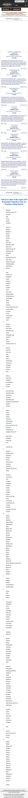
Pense (7, 606)
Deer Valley (8, 328)
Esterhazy (8, 367)
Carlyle (7, 285)
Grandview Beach (10, 393)
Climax (7, 300)
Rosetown (8, 653)
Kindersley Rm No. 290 (11, 468)
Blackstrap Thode (10, 244)
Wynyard (8, 780)
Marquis (8, 533)
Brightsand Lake (9, 251)
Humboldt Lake (9, 429)
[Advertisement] (14, 37)
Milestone (8, 559)
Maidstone (8, 520)
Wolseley (8, 778)
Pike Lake (8, 612)
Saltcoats (8, 666)
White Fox (8, 765)
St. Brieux (8, 690)
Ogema (7, 591)
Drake (7, 339)
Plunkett (8, 617)
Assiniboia (8, 223)
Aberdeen (8, 210)
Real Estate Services (19, 795)
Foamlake (8, 380)
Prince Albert (9, 625)
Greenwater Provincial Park (12, 401)
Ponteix (8, 619)
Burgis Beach (9, 266)
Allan (7, 216)
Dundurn (8, 341)
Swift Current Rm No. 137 (12, 703)
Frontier (8, 386)
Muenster (8, 574)
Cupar (7, 320)
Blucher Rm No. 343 (10, 249)
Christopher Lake (10, 296)
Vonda (7, 737)
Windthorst (8, 776)
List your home (8, 794)
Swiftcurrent (9, 705)
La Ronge (8, 474)
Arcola (7, 218)
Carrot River (9, 292)
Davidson (8, 326)
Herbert (8, 416)
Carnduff (8, 287)
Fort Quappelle (9, 382)
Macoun (8, 518)
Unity (7, 726)
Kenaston (8, 457)
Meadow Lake (9, 543)
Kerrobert (8, 464)
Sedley (7, 675)
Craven (7, 313)
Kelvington (8, 455)
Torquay (8, 718)
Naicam (7, 578)
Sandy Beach (9, 668)
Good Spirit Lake (10, 391)
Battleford (8, 231)
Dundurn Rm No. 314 (11, 343)
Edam (7, 354)
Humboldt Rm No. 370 (11, 432)
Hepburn (8, 414)
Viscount (8, 735)
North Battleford (10, 584)
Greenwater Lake (10, 399)
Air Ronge (8, 214)
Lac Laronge (9, 477)
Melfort (7, 548)
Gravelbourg (9, 395)
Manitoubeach (9, 524)
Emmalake (8, 365)
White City (8, 763)
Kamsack (8, 451)
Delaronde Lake (9, 330)
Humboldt (8, 427)
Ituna (7, 442)
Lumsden (8, 507)
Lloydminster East (10, 503)
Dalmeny (8, 324)
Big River (8, 238)
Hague (7, 410)
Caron (7, 289)
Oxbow (7, 597)
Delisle (7, 332)
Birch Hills (8, 242)
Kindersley (8, 466)
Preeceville (8, 623)
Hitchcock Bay (9, 421)
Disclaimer (22, 794)
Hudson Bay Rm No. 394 (11, 425)
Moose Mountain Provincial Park (13, 563)
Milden (7, 556)
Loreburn (8, 505)
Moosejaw (8, 565)
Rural (7, 662)
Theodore (8, 709)
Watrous (8, 754)
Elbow (7, 356)
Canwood (8, 281)
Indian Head (8, 436)
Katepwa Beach (9, 453)
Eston (7, 371)
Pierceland (8, 610)
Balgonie (8, 229)
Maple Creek (9, 528)
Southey (8, 683)
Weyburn (8, 761)
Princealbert (9, 627)
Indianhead (8, 438)
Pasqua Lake (9, 602)
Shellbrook (8, 679)
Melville (7, 550)
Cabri (7, 272)
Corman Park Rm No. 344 (12, 307)
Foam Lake (8, 378)
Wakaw (7, 744)
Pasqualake (8, 604)
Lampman (8, 481)
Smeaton (8, 681)
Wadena (8, 741)
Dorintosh (8, 337)
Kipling (7, 470)
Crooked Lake (9, 315)
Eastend (8, 348)
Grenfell (8, 403)
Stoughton (8, 696)
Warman (8, 752)
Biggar (7, 240)
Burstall (7, 268)
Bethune (8, 233)
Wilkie (7, 772)
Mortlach (8, 571)
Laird (7, 479)
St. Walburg (8, 692)
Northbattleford (9, 586)
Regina (7, 642)
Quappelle (8, 632)
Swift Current (9, 701)
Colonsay (8, 305)
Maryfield (8, 539)
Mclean (7, 541)
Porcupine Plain (9, 621)
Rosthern (8, 655)
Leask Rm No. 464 (10, 496)
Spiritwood (8, 685)
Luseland (8, 511)
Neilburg (8, 580)
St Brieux (8, 694)
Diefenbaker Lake (10, 335)
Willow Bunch (9, 774)
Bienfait (7, 236)
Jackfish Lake (9, 447)
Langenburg (8, 483)
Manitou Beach (9, 522)
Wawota (8, 759)
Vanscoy (8, 731)
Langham (8, 485)
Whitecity (8, 767)
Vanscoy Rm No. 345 (11, 733)
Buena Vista (8, 259)
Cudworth (8, 317)
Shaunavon (8, 677)
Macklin (7, 515)
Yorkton (8, 784)
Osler (7, 593)
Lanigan (7, 487)
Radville (8, 638)
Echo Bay (8, 350)
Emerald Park (9, 360)
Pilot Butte (8, 614)
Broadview (8, 253)
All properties (6, 9)
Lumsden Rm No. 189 (11, 509)
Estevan (8, 369)
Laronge (8, 490)
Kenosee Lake (9, 462)
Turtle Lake (8, 720)
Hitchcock (8, 419)
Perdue (7, 608)
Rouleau (8, 657)
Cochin (7, 302)
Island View (8, 440)
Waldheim (8, 748)
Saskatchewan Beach (11, 670)
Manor (7, 526)
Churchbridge (9, 298)
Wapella (8, 750)
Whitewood (8, 769)
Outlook (7, 595)
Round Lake (8, 660)
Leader (7, 494)
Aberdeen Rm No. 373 (11, 212)
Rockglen (8, 649)
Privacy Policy (15, 794)
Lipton (7, 498)
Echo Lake (8, 352)
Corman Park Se (10, 309)
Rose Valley (8, 651)
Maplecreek (8, 530)
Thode (7, 711)
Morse (7, 569)
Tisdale (7, 713)
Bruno (7, 255)
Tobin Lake (8, 716)
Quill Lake (8, 634)
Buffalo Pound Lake (10, 261)
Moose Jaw (8, 561)
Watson (7, 756)
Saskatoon (8, 673)
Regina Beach (9, 645)
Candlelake (8, 277)
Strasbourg (8, 698)
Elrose (7, 358)
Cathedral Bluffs (9, 294)
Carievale (8, 283)
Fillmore (8, 376)
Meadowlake (9, 546)
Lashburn (8, 492)
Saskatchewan (16, 9)
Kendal (7, 459)
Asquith (7, 221)
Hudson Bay (8, 423)
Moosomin (8, 567)
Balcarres (8, 227)
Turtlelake (8, 722)
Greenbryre (8, 397)
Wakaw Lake (9, 746)
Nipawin (8, 582)
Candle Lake (9, 274)
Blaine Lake (8, 246)
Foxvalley (8, 384)
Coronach (8, 311)
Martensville (9, 537)
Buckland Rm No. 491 (11, 257)
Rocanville (8, 647)
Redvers (8, 640)
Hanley (7, 412)
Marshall (8, 535)
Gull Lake (8, 406)
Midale (7, 554)
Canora (7, 279)
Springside (8, 688)
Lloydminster (9, 500)
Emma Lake (8, 363)
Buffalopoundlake (10, 264)
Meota (7, 552)
